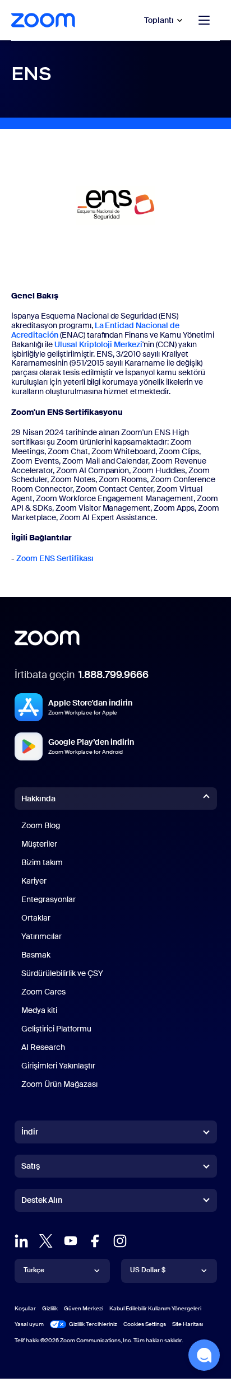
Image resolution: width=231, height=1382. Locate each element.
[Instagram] (120, 1241)
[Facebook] (95, 1241)
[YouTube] (70, 1241)
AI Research (43, 1047)
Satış (30, 1166)
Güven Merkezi (83, 1308)
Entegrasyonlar (48, 899)
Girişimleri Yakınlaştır (58, 1066)
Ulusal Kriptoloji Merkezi (98, 344)
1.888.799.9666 (113, 674)
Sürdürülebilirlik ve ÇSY (62, 973)
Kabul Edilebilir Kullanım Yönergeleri (155, 1308)
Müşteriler (39, 844)
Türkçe (34, 1270)
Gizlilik (50, 1308)
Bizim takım (42, 862)
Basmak (35, 955)
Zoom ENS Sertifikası (55, 558)
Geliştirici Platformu (56, 1029)
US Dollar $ (147, 1270)
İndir (29, 1132)
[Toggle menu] (204, 20)
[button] (204, 1355)
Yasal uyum (29, 1324)
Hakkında (38, 798)
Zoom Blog (40, 825)
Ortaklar (35, 918)
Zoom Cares (43, 992)
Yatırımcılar (41, 936)
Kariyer (34, 881)
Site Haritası (187, 1324)
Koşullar (25, 1308)
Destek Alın (41, 1202)
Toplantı (159, 20)
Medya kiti (39, 1010)
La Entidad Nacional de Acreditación (95, 330)
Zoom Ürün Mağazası (59, 1084)
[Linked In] (21, 1241)
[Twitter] (46, 1241)
